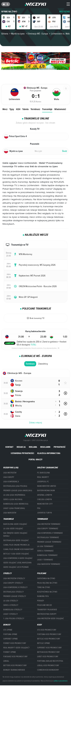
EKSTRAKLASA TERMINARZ (48, 537)
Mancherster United (46, 486)
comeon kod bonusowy (48, 670)
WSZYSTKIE (64, 11)
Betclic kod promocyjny (48, 638)
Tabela (25, 109)
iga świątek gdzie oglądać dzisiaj (15, 534)
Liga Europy (8, 477)
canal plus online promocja (16, 545)
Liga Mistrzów (9, 472)
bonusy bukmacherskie (14, 670)
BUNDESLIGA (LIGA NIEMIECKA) (15, 504)
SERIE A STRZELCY (10, 605)
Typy (11, 109)
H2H (18, 109)
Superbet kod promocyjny (49, 647)
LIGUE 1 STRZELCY (10, 614)
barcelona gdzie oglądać (15, 524)
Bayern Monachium (46, 490)
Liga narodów (9, 512)
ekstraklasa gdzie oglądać (16, 540)
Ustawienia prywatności (22, 453)
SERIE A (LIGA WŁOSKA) (12, 499)
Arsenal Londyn (44, 495)
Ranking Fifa (43, 596)
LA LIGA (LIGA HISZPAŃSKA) (14, 495)
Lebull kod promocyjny (48, 665)
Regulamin (45, 447)
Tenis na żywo (43, 587)
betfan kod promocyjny (48, 652)
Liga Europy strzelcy (13, 583)
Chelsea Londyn (44, 499)
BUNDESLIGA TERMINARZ (47, 555)
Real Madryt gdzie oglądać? (16, 647)
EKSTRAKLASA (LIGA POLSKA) (15, 486)
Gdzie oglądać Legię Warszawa (17, 562)
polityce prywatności (61, 680)
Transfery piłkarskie (47, 609)
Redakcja (21, 447)
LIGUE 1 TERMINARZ (45, 559)
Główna (4, 33)
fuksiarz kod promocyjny (15, 656)
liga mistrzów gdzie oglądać (50, 618)
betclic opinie (43, 643)
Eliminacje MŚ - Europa (38, 33)
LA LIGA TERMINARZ (45, 546)
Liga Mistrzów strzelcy (14, 578)
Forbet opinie (9, 652)
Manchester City (45, 504)
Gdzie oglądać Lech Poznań (15, 567)
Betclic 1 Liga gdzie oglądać (16, 553)
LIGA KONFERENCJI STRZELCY (15, 587)
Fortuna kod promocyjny (49, 634)
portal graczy (35, 459)
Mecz (4, 109)
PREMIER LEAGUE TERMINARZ (49, 542)
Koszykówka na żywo (47, 592)
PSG (38, 508)
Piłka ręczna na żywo (47, 583)
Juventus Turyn (44, 512)
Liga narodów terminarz (48, 564)
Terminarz (35, 109)
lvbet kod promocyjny (47, 656)
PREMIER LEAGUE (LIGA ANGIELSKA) (17, 490)
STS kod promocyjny (46, 630)
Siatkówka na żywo (46, 578)
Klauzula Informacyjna (48, 453)
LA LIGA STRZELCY (10, 600)
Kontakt (9, 447)
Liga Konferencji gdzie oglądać (18, 558)
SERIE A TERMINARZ (45, 550)
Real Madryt (43, 477)
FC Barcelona (43, 472)
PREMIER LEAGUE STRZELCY (14, 596)
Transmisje (47, 109)
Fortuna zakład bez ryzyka (50, 661)
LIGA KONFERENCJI (11, 481)
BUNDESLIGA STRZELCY (12, 609)
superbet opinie (10, 638)
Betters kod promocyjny (15, 665)
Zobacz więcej (35, 422)
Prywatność (60, 447)
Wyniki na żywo (9, 11)
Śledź (64, 151)
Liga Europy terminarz (47, 528)
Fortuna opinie (10, 634)
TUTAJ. (33, 344)
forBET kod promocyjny (14, 643)
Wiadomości (60, 109)
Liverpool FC (43, 481)
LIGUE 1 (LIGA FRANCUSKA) (14, 508)
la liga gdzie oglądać (13, 528)
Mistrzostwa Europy (46, 614)
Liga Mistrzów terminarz (48, 524)
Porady (40, 600)
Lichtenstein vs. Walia (60, 33)
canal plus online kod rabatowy (18, 549)
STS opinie (7, 630)
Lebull (6, 661)
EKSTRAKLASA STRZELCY (13, 592)
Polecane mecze (44, 605)
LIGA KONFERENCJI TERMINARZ (50, 533)
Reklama (33, 447)
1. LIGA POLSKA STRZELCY (13, 618)
